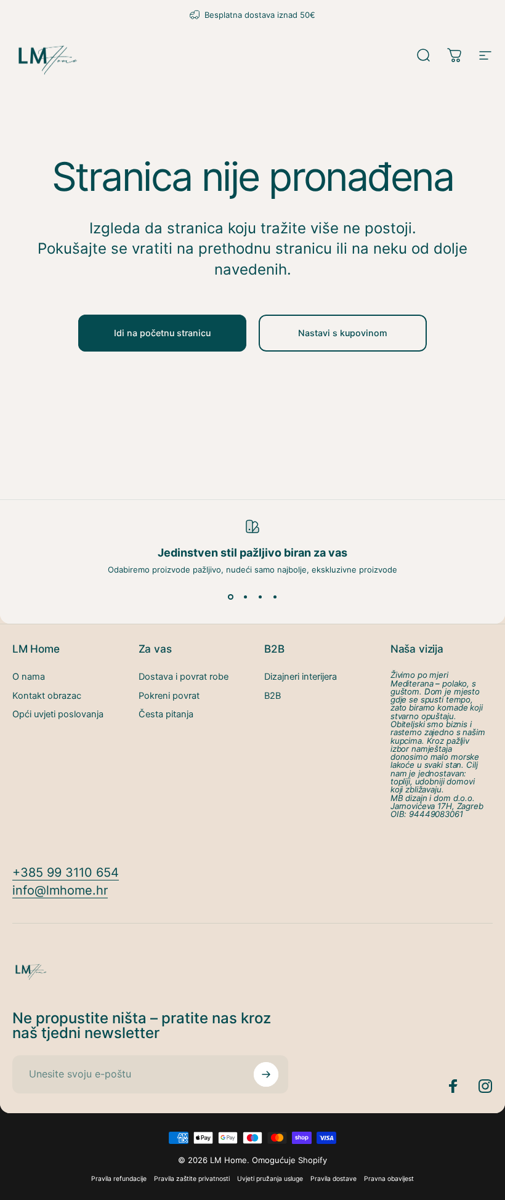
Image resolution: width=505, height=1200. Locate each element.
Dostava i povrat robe (183, 676)
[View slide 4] (274, 596)
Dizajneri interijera (300, 676)
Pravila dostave (333, 1179)
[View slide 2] (245, 596)
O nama (28, 676)
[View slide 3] (259, 596)
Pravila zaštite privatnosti (192, 1179)
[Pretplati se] (266, 1074)
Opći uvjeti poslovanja (57, 714)
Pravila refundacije (119, 1179)
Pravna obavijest (389, 1179)
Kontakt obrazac (46, 695)
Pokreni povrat (169, 695)
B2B (272, 695)
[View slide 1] (230, 596)
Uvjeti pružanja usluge (270, 1179)
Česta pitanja (166, 714)
